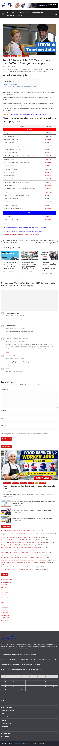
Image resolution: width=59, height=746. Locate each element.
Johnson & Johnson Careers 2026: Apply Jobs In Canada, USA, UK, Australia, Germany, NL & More (25, 562)
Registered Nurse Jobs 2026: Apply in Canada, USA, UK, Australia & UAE (19, 566)
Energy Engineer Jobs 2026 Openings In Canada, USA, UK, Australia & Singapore (21, 557)
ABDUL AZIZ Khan (12, 313)
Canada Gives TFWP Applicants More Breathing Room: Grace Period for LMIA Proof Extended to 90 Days (33, 502)
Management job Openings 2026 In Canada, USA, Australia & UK (17, 545)
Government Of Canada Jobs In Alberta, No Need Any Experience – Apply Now (43, 242)
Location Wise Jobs (6, 723)
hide (12, 81)
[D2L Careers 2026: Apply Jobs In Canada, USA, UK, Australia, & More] (10, 252)
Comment (4, 389)
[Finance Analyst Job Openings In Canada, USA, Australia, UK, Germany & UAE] (6, 519)
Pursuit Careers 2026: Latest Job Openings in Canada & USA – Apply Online (31, 510)
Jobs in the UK (24, 482)
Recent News (4, 612)
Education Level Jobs (6, 704)
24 (5, 689)
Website (3, 425)
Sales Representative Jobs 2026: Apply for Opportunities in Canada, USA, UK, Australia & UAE (24, 560)
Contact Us (4, 700)
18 (13, 687)
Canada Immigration (6, 582)
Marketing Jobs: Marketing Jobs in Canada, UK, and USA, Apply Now (15, 242)
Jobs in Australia (6, 482)
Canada (14, 12)
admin (13, 66)
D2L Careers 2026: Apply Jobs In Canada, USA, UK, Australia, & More (9, 266)
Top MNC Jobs (5, 736)
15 (45, 684)
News (19, 56)
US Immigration (5, 617)
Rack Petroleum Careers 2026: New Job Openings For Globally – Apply (29, 266)
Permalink (22, 315)
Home (7, 12)
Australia (21, 12)
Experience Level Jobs (7, 707)
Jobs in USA (14, 56)
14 (37, 684)
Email (3, 418)
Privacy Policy (4, 726)
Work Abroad (10, 16)
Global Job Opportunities (7, 710)
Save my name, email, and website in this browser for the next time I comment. (25, 434)
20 (29, 687)
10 (5, 684)
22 (45, 687)
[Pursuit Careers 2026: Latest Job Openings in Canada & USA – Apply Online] (6, 511)
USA (28, 12)
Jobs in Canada (6, 56)
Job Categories (5, 717)
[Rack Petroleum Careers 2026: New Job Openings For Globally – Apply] (29, 252)
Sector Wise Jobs (5, 730)
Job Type (3, 720)
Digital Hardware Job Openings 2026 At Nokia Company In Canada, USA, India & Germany (23, 555)
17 (5, 687)
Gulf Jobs (3, 587)
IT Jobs (20, 16)
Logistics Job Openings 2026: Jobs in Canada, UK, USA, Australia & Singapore (20, 569)
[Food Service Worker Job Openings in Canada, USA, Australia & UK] (29, 465)
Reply (7, 322)
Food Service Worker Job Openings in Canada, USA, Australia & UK (29, 487)
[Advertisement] (29, 300)
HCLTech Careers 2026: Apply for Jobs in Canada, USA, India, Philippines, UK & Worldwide (23, 542)
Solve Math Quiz (5, 733)
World (2, 622)
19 (21, 687)
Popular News (4, 610)
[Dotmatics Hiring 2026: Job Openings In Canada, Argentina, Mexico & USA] (49, 252)
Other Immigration (37, 12)
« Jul (29, 696)
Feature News (4, 584)
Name (3, 410)
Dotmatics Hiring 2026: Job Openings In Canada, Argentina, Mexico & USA (49, 267)
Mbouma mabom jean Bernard (17, 339)
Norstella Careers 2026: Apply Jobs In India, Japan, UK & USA (16, 550)
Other (2, 605)
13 (29, 684)
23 (53, 687)
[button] (15, 16)
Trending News (5, 615)
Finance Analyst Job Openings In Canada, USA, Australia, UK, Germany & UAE (32, 518)
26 (21, 689)
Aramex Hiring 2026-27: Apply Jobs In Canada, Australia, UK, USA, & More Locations (22, 552)
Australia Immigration (6, 579)
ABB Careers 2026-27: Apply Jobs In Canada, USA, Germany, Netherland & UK (20, 547)
